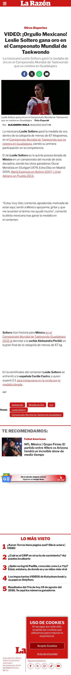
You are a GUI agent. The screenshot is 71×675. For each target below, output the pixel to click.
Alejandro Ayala (18, 124)
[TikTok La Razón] (51, 666)
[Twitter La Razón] (32, 74)
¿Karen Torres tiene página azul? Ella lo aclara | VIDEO (36, 546)
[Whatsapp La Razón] (39, 74)
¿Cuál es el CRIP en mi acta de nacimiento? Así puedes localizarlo (37, 557)
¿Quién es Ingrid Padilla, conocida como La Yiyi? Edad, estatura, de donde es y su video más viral (38, 568)
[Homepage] (36, 3)
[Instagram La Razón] (44, 666)
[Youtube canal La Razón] (58, 666)
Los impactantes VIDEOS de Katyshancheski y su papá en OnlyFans (37, 578)
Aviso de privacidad (47, 653)
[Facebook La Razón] (24, 74)
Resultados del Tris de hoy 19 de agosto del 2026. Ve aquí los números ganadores (35, 589)
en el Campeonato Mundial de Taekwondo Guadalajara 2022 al (34, 336)
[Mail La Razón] (47, 74)
